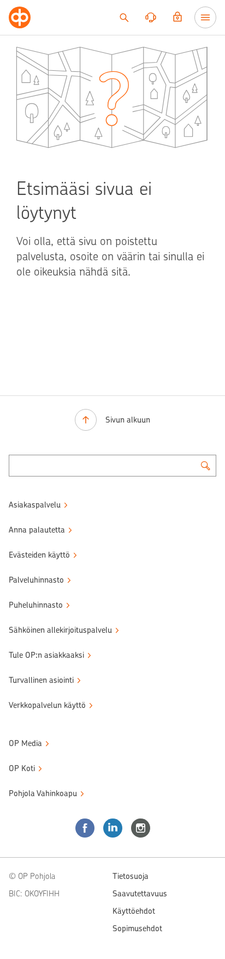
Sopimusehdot (137, 928)
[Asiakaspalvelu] (150, 17)
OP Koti (22, 768)
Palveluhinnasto (36, 580)
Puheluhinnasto (36, 605)
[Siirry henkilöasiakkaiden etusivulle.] (20, 17)
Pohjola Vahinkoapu (43, 793)
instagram (140, 828)
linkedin (112, 828)
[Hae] (124, 17)
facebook (84, 828)
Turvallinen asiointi (41, 680)
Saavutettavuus (139, 894)
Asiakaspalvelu (35, 505)
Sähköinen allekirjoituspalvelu (60, 630)
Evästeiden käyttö (39, 555)
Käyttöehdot (133, 911)
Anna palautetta (37, 530)
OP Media (25, 743)
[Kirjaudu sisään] (177, 17)
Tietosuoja (130, 876)
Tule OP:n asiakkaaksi (46, 655)
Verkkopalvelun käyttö (47, 705)
